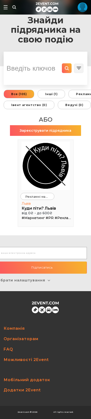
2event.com (23, 412)
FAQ (8, 349)
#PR (50, 218)
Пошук (67, 68)
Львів (26, 203)
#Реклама (64, 218)
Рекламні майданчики (39, 196)
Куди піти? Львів (39, 208)
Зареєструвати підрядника (45, 130)
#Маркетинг (33, 218)
